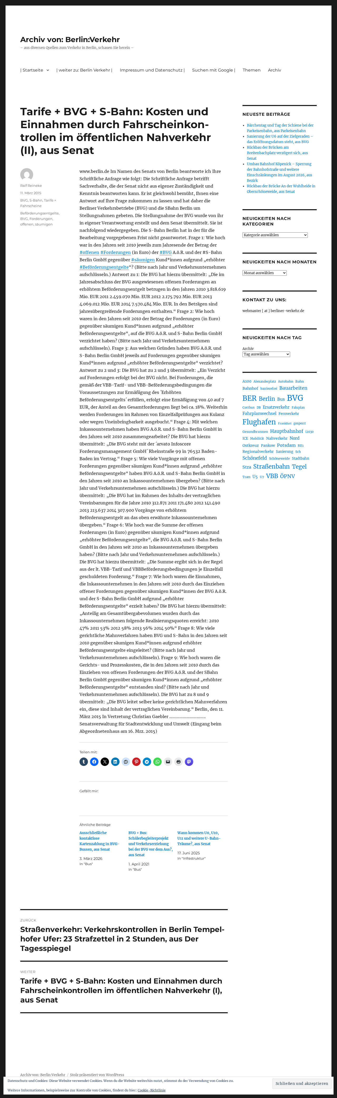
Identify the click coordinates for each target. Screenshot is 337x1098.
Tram (246, 477)
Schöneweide (279, 458)
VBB (272, 476)
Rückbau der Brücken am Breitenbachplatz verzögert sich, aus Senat (277, 153)
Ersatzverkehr (276, 407)
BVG (24, 200)
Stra (246, 467)
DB (259, 407)
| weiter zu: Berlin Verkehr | (84, 70)
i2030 (309, 432)
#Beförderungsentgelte (104, 267)
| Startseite (31, 70)
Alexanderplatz (265, 381)
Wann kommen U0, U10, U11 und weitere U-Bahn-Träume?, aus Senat (199, 838)
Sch (298, 452)
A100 (246, 381)
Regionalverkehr (258, 451)
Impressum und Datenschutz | (152, 70)
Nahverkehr (277, 438)
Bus (281, 399)
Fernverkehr (289, 414)
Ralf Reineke (31, 185)
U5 (255, 476)
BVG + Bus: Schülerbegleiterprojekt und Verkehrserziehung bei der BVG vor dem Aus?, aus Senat (150, 844)
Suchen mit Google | (213, 70)
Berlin (267, 398)
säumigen (44, 224)
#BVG (166, 252)
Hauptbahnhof (286, 431)
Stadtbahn (300, 458)
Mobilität (257, 438)
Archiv (248, 349)
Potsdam (286, 445)
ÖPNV (287, 476)
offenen (26, 224)
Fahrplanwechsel (259, 413)
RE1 (301, 446)
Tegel (299, 466)
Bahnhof (250, 388)
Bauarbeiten (293, 388)
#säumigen (143, 259)
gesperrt (300, 423)
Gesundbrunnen (255, 432)
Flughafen (259, 422)
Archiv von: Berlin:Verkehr (70, 39)
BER (249, 398)
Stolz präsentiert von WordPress (97, 1075)
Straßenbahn (271, 466)
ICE (245, 438)
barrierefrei (268, 388)
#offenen (89, 252)
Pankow (268, 445)
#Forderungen (115, 252)
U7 (262, 477)
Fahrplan (298, 407)
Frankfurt (284, 423)
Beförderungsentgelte (39, 213)
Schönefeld (254, 458)
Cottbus (248, 407)
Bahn (299, 381)
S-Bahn (35, 200)
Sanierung (284, 451)
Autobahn (285, 381)
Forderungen (40, 219)
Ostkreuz (250, 445)
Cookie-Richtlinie (152, 1090)
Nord (295, 438)
